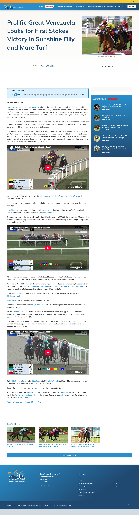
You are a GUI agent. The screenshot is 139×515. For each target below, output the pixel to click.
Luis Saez (28, 395)
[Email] (112, 66)
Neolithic (63, 196)
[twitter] (133, 1)
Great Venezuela (33, 107)
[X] (102, 66)
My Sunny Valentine (22, 398)
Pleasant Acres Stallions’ (50, 196)
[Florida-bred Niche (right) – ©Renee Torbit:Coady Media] (97, 105)
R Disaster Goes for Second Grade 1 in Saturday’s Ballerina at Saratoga (115, 136)
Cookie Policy (45, 505)
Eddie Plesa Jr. (18, 312)
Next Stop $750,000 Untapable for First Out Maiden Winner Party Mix (115, 126)
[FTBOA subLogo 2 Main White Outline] (14, 4)
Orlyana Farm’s (12, 107)
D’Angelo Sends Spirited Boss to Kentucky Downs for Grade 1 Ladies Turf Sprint (114, 148)
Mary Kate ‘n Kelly (51, 381)
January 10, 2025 (47, 66)
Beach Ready (66, 392)
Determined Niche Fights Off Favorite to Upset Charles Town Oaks (114, 106)
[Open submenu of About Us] (116, 495)
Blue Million (57, 505)
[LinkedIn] (109, 66)
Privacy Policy (38, 505)
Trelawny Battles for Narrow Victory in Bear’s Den (115, 116)
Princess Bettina (33, 392)
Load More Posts (69, 455)
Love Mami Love (13, 210)
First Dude (36, 381)
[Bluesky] (105, 66)
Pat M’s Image (75, 196)
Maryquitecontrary (38, 305)
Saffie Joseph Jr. (47, 213)
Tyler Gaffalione (13, 300)
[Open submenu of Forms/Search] (116, 487)
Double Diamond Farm (17, 381)
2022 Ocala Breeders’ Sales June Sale (69, 286)
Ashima (63, 395)
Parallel (18, 395)
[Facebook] (99, 66)
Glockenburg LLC (13, 296)
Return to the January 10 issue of (24, 402)
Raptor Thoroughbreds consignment (36, 286)
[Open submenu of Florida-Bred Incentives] (116, 484)
